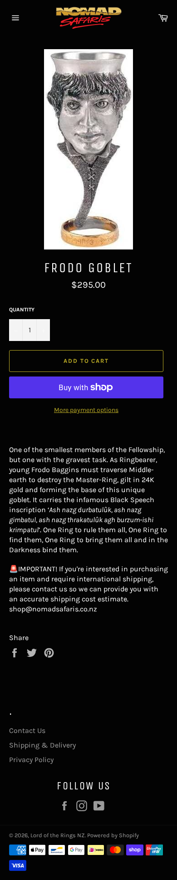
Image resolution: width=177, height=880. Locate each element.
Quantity (21, 309)
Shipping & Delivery (42, 745)
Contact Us (27, 730)
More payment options (86, 410)
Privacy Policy (31, 759)
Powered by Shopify (113, 835)
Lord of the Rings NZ (57, 835)
